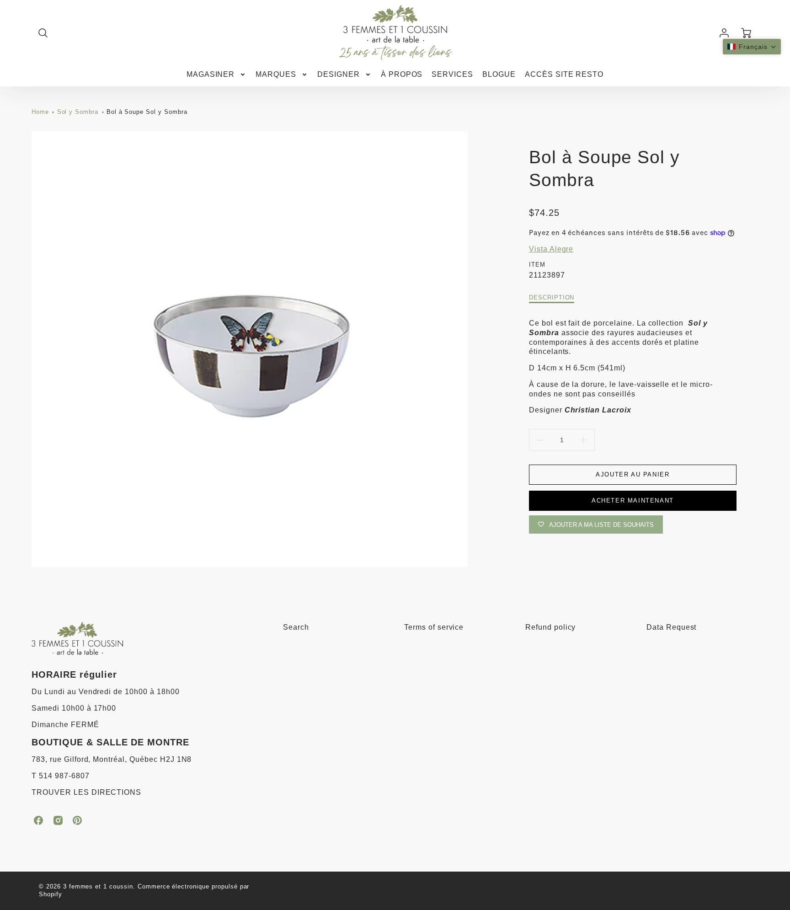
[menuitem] (216, 75)
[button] (752, 46)
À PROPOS (402, 74)
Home (40, 111)
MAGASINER (211, 74)
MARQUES (276, 74)
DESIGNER (338, 74)
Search (296, 627)
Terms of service (434, 627)
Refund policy (550, 627)
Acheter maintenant (633, 500)
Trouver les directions (86, 792)
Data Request (671, 627)
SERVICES (452, 74)
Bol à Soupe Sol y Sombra (147, 111)
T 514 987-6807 (60, 776)
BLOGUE (499, 74)
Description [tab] (552, 297)
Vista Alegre (551, 249)
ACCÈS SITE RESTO (564, 74)
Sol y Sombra (78, 111)
